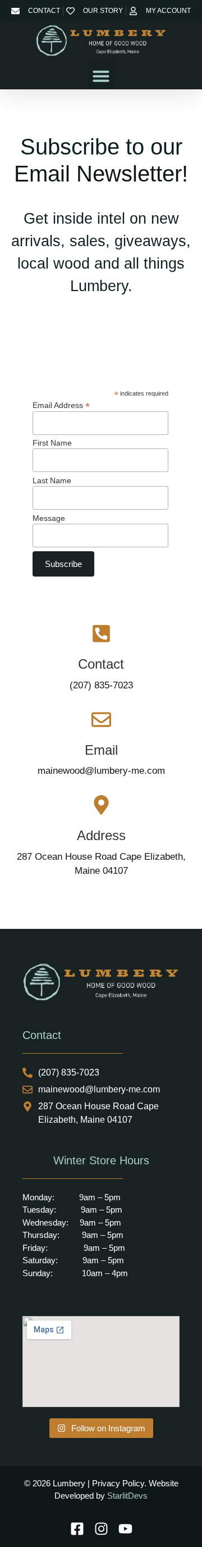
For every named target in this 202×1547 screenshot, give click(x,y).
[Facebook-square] (77, 1529)
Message (49, 518)
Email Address (61, 405)
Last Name (52, 480)
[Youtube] (125, 1529)
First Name (52, 443)
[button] (101, 75)
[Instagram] (101, 1529)
